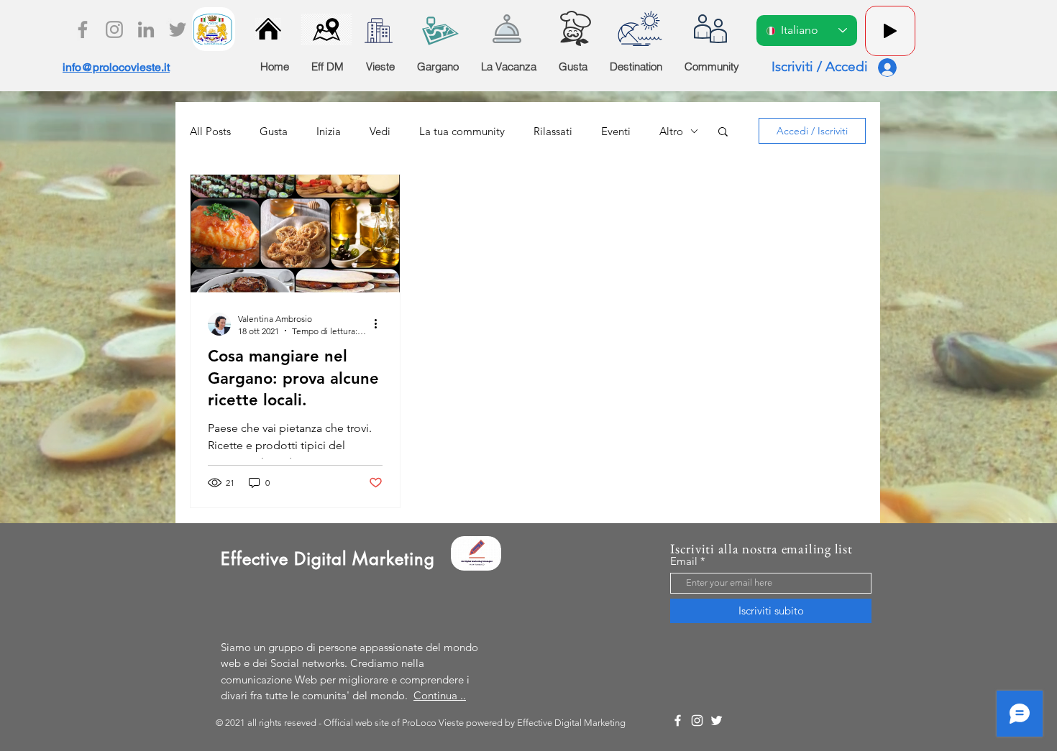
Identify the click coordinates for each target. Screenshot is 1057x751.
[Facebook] (82, 29)
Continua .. (439, 695)
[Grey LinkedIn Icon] (145, 29)
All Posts (210, 131)
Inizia (328, 131)
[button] (723, 132)
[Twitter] (177, 29)
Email (683, 561)
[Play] (890, 31)
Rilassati (553, 131)
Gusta (274, 131)
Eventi (616, 131)
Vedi (380, 131)
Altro (671, 131)
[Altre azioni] (380, 324)
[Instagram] (114, 29)
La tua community (462, 131)
